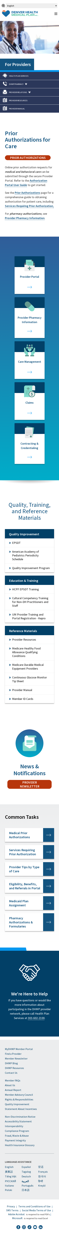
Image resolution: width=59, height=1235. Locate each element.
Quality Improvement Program (31, 568)
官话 (40, 1167)
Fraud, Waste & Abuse (17, 1135)
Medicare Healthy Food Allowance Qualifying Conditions (26, 652)
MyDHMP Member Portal (19, 1049)
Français (43, 1171)
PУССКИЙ (10, 1181)
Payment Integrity (15, 1140)
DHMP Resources (14, 1068)
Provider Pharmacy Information (25, 218)
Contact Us (11, 1072)
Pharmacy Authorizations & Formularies (21, 922)
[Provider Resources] (29, 100)
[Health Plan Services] (29, 76)
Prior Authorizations (28, 158)
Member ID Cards (22, 699)
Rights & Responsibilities (19, 1099)
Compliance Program (17, 1130)
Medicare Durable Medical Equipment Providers (28, 666)
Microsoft (17, 1218)
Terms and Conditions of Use (34, 1206)
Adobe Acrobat (16, 1214)
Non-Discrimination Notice (20, 1116)
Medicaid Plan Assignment (19, 903)
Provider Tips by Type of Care (24, 869)
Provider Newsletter (29, 784)
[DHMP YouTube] (35, 1227)
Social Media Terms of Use (36, 1210)
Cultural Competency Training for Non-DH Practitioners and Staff (30, 602)
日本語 (26, 1190)
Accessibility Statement (18, 1121)
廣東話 (9, 1171)
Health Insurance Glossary (19, 1145)
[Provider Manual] (29, 109)
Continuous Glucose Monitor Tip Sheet (29, 679)
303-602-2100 (36, 1018)
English (9, 1167)
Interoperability (14, 1126)
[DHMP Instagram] (24, 1227)
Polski (8, 1190)
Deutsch (26, 1176)
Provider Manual (22, 690)
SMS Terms (12, 1210)
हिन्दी (40, 1181)
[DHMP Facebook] (18, 1227)
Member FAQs (12, 1080)
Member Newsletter (16, 1058)
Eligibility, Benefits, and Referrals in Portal (24, 886)
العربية (25, 1181)
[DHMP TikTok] (29, 1227)
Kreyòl (42, 1185)
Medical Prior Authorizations (19, 835)
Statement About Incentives (21, 1109)
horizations (27, 193)
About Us (10, 1085)
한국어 (42, 1176)
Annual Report (13, 1090)
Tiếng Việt (10, 1176)
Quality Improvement (17, 1104)
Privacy (11, 1206)
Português (27, 1185)
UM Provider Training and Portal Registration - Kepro (29, 616)
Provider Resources (24, 639)
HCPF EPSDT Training (25, 589)
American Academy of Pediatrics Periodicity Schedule (25, 555)
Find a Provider (13, 1053)
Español (26, 1167)
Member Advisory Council (19, 1094)
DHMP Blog (11, 1063)
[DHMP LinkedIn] (41, 1227)
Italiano (9, 1185)
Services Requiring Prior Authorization (22, 852)
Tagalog (26, 1171)
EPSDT (16, 543)
